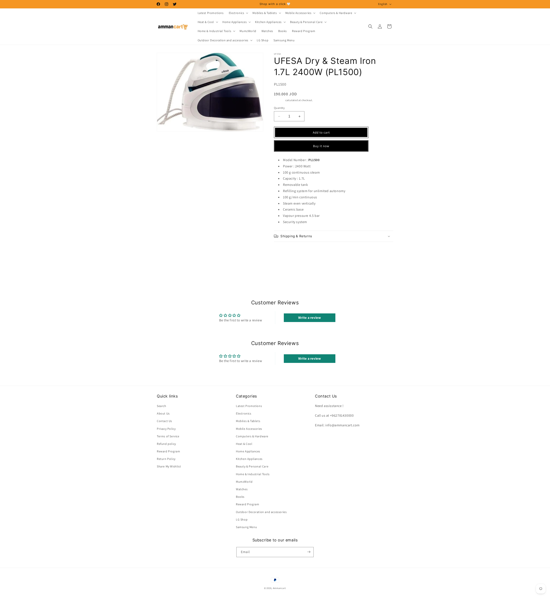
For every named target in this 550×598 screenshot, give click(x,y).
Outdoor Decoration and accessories (261, 512)
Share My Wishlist (169, 467)
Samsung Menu (246, 527)
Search (161, 406)
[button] (238, 12)
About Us (163, 414)
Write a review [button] (309, 317)
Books (240, 497)
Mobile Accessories (249, 429)
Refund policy (166, 444)
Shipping (279, 100)
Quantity (279, 108)
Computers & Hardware (252, 436)
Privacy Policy (166, 429)
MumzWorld (244, 482)
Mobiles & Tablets (248, 421)
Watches (242, 489)
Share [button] (283, 249)
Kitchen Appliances (249, 459)
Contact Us (164, 421)
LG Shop (242, 519)
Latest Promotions (249, 406)
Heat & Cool (244, 444)
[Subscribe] (308, 552)
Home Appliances (248, 451)
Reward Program (168, 451)
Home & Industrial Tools (253, 474)
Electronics (243, 414)
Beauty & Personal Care (252, 467)
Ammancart (279, 588)
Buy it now (321, 146)
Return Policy (166, 459)
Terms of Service (168, 436)
